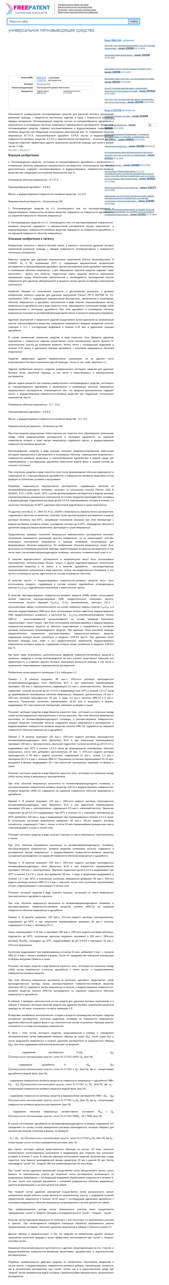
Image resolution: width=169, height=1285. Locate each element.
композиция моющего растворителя (130, 187)
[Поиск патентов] (31, 10)
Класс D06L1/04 (113, 40)
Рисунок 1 (13, 150)
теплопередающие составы (126, 116)
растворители (128, 110)
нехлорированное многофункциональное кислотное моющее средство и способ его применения (130, 155)
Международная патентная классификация (78, 12)
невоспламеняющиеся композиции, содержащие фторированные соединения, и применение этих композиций (127, 137)
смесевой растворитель (124, 146)
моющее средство (122, 165)
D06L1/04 (41, 77)
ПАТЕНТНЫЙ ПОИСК (28, 13)
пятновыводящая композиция (127, 55)
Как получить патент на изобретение (75, 7)
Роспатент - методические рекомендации (77, 9)
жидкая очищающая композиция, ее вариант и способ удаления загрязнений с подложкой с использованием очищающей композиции (129, 212)
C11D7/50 (41, 80)
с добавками (128, 40)
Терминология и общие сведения (73, 4)
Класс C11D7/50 (113, 110)
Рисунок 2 (25, 150)
